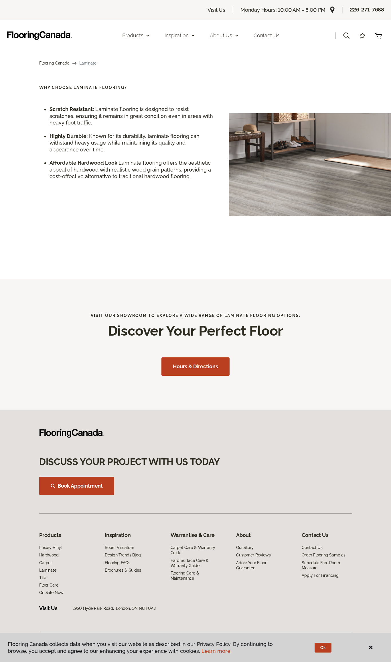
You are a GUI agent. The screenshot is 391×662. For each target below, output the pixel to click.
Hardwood (49, 555)
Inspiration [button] (176, 35)
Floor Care (48, 585)
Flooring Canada (54, 63)
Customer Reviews (253, 555)
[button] (346, 35)
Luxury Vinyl (50, 547)
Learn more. (217, 651)
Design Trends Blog (123, 555)
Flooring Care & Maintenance (185, 576)
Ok (323, 647)
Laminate (47, 570)
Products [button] (132, 35)
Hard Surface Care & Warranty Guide (190, 563)
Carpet (45, 562)
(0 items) (378, 35)
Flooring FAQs (117, 562)
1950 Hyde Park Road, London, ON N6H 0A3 (114, 608)
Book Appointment (80, 486)
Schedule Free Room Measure (321, 565)
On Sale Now (51, 592)
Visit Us (216, 10)
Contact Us (267, 35)
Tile (42, 577)
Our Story (245, 547)
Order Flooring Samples (323, 555)
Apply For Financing (320, 575)
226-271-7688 (367, 10)
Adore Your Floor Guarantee (251, 565)
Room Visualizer (119, 547)
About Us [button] (221, 35)
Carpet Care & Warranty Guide (193, 550)
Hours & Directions (195, 366)
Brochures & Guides (123, 570)
